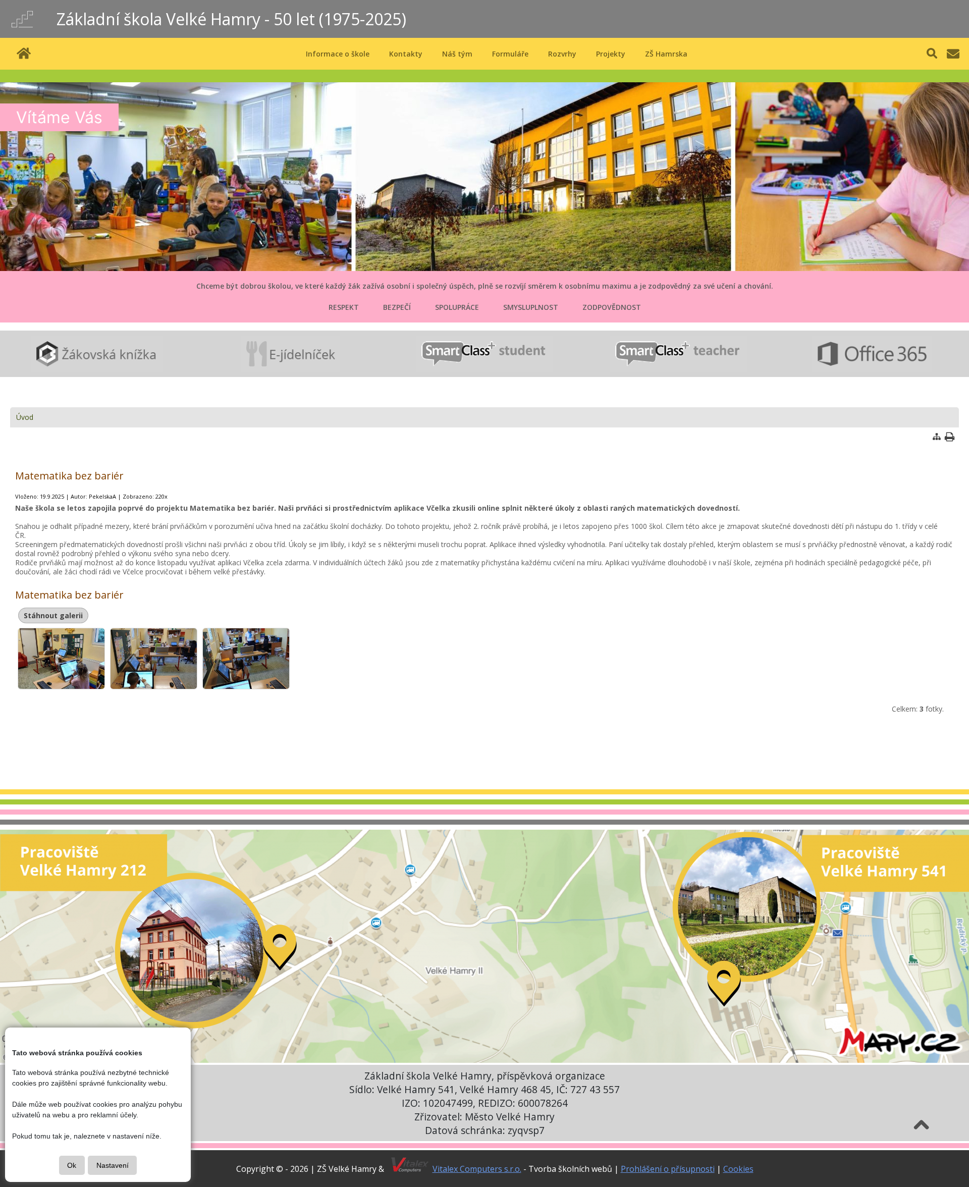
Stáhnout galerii (53, 615)
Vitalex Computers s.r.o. (477, 1168)
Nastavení (112, 1165)
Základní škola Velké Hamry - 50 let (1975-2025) (231, 19)
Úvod (24, 417)
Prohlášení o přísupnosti (668, 1168)
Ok (71, 1165)
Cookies (738, 1168)
